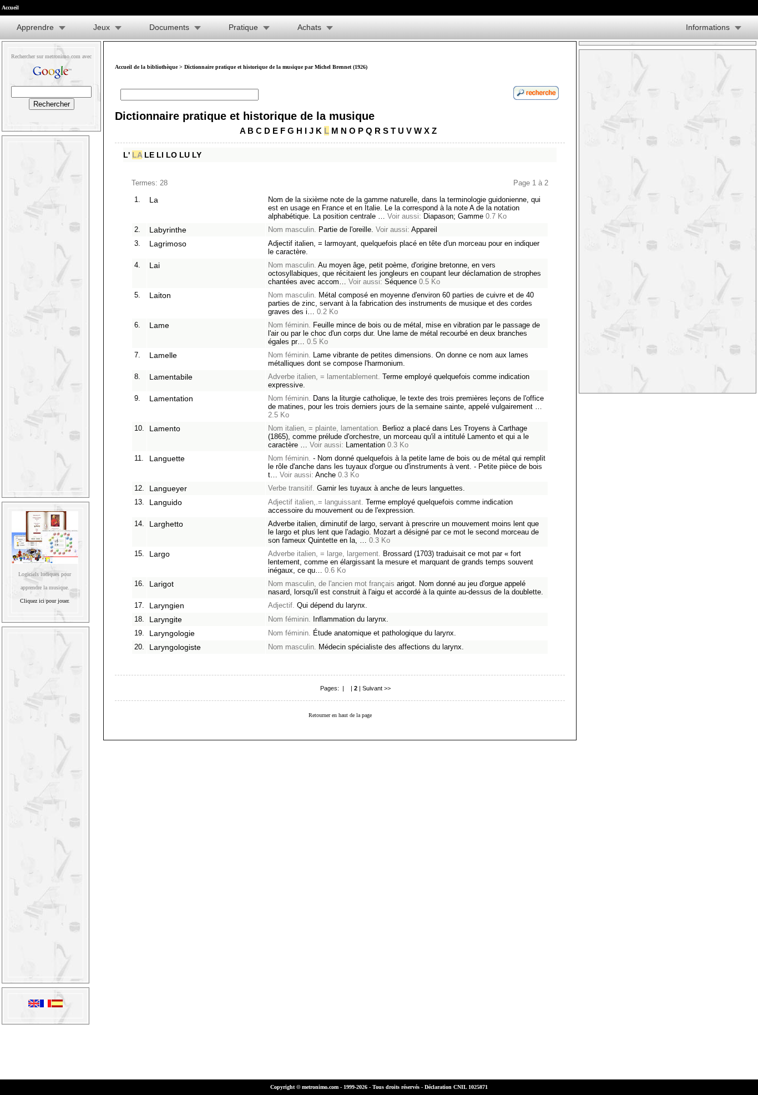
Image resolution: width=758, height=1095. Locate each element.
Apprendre (35, 27)
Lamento (164, 428)
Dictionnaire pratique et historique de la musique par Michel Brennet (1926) (275, 67)
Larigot (161, 583)
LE (149, 154)
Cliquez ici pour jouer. (45, 601)
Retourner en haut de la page (340, 715)
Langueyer (168, 488)
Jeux (101, 27)
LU (184, 154)
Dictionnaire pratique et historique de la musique (245, 116)
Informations (708, 27)
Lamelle (163, 355)
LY (196, 154)
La (153, 199)
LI (160, 154)
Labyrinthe (167, 229)
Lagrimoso (167, 243)
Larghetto (166, 523)
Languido (165, 502)
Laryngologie (172, 633)
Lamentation (171, 398)
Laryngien (166, 605)
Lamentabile (171, 376)
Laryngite (165, 619)
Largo (159, 553)
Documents (169, 27)
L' (126, 154)
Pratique (243, 27)
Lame (159, 325)
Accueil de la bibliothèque (146, 67)
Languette (167, 458)
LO (171, 154)
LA (137, 154)
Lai (154, 265)
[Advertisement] (45, 314)
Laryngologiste (175, 647)
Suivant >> (376, 688)
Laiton (160, 295)
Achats (309, 27)
